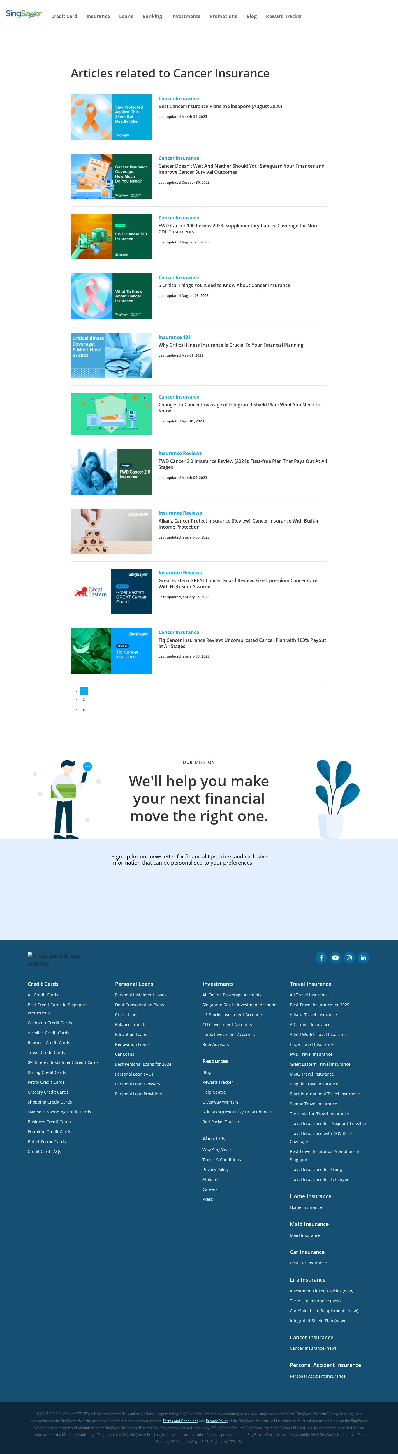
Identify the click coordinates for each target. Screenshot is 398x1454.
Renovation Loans (132, 1044)
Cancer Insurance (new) (313, 1348)
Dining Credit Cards (47, 1072)
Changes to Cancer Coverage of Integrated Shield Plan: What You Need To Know (239, 407)
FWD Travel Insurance (311, 1054)
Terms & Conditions (221, 1159)
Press (207, 1199)
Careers (210, 1189)
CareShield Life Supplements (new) (324, 1310)
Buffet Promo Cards (47, 1141)
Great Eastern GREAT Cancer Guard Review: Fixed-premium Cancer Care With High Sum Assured (238, 583)
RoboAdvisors (215, 1044)
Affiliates (210, 1179)
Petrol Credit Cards (46, 1082)
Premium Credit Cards (49, 1131)
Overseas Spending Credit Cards (59, 1112)
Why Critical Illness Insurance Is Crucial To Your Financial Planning (231, 345)
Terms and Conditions (180, 1420)
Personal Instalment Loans (141, 995)
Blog (251, 16)
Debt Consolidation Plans (139, 1004)
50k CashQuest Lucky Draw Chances (237, 1112)
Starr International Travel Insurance (325, 1094)
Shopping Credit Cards (50, 1102)
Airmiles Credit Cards (48, 1032)
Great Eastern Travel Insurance (320, 1064)
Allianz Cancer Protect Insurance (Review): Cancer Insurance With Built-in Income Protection (239, 524)
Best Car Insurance (308, 1263)
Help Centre (214, 1092)
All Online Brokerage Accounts (232, 995)
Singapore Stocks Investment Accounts (240, 1004)
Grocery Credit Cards (48, 1092)
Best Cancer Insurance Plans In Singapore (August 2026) (220, 106)
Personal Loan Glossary (137, 1084)
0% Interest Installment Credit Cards (63, 1062)
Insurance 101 (175, 337)
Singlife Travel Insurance (314, 1084)
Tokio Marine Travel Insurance (319, 1113)
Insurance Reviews (180, 453)
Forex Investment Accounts (228, 1034)
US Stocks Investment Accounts (232, 1014)
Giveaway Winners (220, 1102)
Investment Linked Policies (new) (321, 1291)
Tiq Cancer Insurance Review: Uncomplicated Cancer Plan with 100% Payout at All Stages (242, 643)
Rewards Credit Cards (49, 1042)
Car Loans (124, 1054)
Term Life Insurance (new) (315, 1301)
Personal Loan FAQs (134, 1074)
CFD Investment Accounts (227, 1024)
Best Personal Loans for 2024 (143, 1064)
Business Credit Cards (49, 1121)
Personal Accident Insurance (318, 1376)
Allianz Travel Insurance (313, 1014)
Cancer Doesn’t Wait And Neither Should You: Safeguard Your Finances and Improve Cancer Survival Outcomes (242, 169)
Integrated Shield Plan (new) (317, 1320)
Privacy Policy (215, 1169)
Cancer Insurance (179, 98)
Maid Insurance (305, 1235)
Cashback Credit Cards (50, 1023)
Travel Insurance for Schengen (320, 1179)
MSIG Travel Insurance (312, 1074)
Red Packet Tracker (220, 1121)
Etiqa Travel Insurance (312, 1044)
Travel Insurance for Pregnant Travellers (329, 1123)
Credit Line (125, 1014)
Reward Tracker (284, 16)
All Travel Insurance (309, 995)
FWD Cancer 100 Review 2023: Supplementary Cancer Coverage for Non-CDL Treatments (238, 228)
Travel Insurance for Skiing (316, 1169)
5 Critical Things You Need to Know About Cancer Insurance (224, 285)
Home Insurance (306, 1207)
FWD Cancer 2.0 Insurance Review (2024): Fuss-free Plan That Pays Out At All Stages (243, 464)
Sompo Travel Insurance (313, 1103)
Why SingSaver (216, 1149)
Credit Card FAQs (44, 1151)
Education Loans (131, 1034)
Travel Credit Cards (46, 1052)
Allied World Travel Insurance (319, 1034)
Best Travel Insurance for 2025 (319, 1004)
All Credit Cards (43, 995)
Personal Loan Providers (138, 1094)
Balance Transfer (131, 1024)
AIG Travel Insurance (310, 1024)
